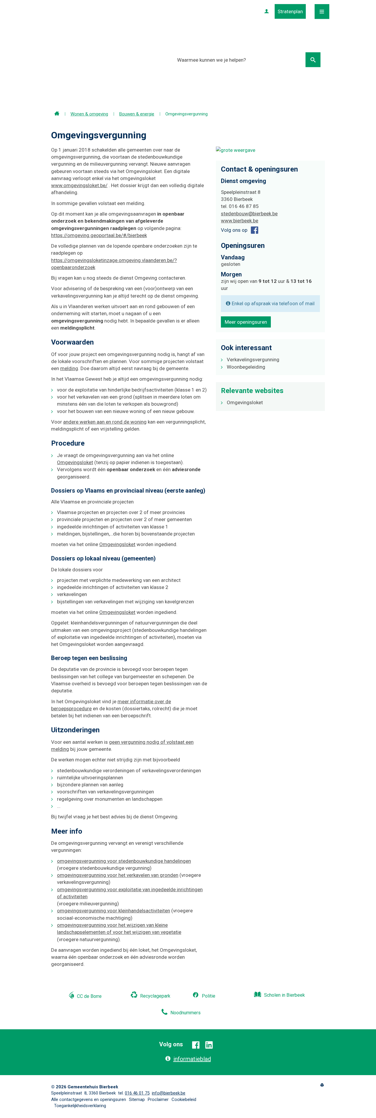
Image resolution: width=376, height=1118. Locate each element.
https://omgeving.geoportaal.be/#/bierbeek (99, 235)
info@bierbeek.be (168, 1093)
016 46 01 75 (137, 1093)
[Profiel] (266, 11)
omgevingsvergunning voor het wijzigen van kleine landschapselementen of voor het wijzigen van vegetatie (119, 928)
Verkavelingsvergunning (253, 359)
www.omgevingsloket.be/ (79, 185)
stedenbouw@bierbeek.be (249, 213)
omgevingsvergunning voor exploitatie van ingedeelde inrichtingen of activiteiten (130, 893)
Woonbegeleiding (246, 367)
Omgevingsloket (75, 462)
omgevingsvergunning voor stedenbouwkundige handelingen (124, 861)
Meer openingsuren (246, 322)
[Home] (57, 114)
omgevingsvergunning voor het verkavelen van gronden (117, 875)
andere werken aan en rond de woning (105, 422)
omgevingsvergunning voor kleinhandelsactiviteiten (113, 911)
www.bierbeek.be (239, 221)
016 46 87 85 (244, 206)
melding (69, 368)
